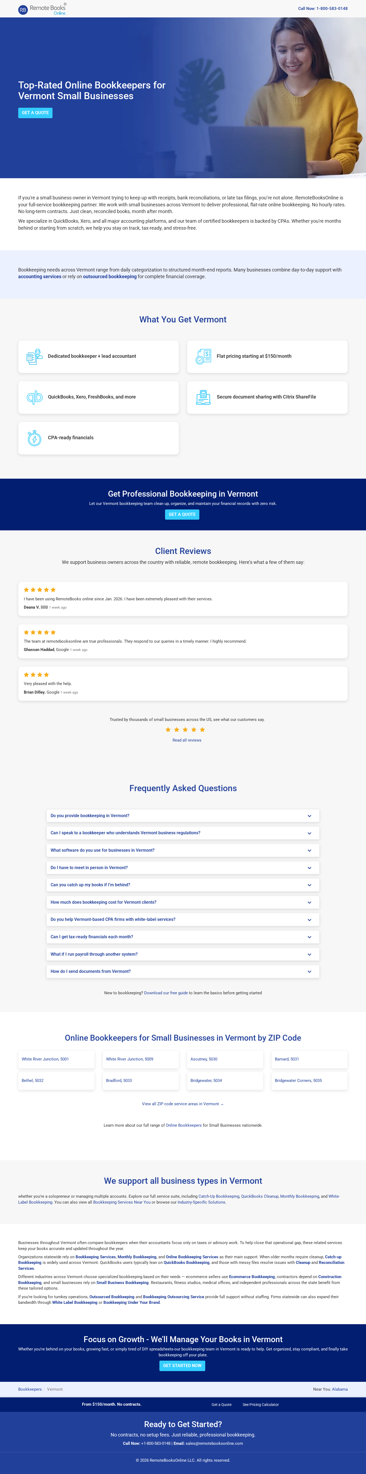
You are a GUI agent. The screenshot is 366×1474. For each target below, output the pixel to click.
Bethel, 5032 (32, 1080)
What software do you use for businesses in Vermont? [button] (103, 850)
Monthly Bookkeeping (299, 1196)
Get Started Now (182, 1365)
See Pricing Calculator (261, 1404)
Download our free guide (166, 993)
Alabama (340, 1389)
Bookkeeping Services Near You (122, 1202)
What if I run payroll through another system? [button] (94, 954)
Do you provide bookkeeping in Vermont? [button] (90, 815)
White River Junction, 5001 (45, 1059)
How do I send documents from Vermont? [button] (91, 971)
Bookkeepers (30, 1389)
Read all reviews (187, 740)
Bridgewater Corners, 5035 (298, 1080)
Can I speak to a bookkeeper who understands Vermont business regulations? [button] (125, 832)
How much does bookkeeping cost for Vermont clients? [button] (103, 902)
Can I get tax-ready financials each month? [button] (92, 936)
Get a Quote (35, 112)
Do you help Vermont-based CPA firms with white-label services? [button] (113, 919)
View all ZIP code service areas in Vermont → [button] (183, 1103)
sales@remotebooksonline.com (214, 1443)
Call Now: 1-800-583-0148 (323, 8)
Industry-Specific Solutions (201, 1202)
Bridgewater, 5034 (206, 1080)
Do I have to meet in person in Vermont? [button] (89, 867)
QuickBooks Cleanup (259, 1196)
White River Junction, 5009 (129, 1059)
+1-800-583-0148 (155, 1443)
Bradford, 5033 (119, 1080)
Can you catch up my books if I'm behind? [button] (90, 884)
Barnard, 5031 (287, 1059)
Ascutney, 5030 (204, 1059)
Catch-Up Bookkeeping (219, 1196)
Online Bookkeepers (184, 1125)
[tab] (183, 815)
